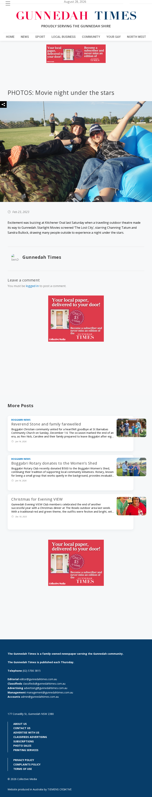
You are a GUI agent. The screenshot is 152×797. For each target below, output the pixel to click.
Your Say (113, 37)
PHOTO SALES (22, 745)
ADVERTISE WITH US (26, 732)
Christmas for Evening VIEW (36, 499)
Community (91, 37)
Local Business (64, 37)
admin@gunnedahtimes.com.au (40, 696)
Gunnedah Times (41, 257)
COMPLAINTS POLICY (26, 764)
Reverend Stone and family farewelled (46, 424)
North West (136, 37)
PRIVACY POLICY (23, 760)
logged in (32, 286)
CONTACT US (21, 728)
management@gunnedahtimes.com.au (50, 692)
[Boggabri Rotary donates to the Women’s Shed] (131, 475)
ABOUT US (20, 724)
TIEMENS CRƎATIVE (59, 789)
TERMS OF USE (22, 769)
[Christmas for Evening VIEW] (131, 514)
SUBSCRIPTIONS (23, 741)
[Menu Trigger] (8, 3)
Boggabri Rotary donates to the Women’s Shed (54, 463)
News (25, 37)
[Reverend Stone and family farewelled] (131, 436)
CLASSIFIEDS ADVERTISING (30, 737)
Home (10, 37)
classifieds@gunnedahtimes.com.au (44, 683)
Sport (40, 37)
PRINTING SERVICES (25, 750)
